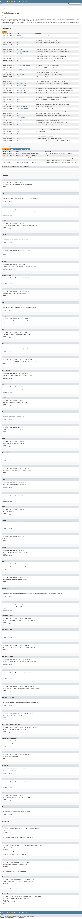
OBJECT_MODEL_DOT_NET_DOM (23, 90)
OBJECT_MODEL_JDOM (21, 92)
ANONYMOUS (19, 35)
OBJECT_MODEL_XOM (21, 97)
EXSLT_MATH (19, 53)
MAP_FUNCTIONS (20, 74)
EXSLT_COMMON (20, 49)
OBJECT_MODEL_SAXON (21, 94)
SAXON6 (18, 113)
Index (23, 1)
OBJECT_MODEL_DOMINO (22, 88)
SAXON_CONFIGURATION (22, 106)
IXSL (18, 67)
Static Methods (14, 149)
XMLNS (18, 135)
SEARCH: (66, 3)
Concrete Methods (24, 149)
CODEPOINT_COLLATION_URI (23, 40)
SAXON (18, 104)
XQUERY (18, 138)
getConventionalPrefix (21, 155)
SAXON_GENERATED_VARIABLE (23, 108)
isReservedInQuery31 (21, 162)
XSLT (18, 140)
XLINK (18, 131)
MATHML (18, 78)
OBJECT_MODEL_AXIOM (21, 83)
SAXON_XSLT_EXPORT (21, 110)
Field (9, 5)
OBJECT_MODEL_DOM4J (21, 85)
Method (17, 5)
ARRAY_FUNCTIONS (21, 37)
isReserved (18, 160)
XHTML (18, 129)
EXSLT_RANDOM (20, 56)
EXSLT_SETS (19, 58)
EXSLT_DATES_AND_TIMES (22, 51)
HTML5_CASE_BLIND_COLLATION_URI (24, 65)
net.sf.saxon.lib (9, 8)
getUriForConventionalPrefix (23, 157)
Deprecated (18, 1)
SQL (17, 124)
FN (17, 60)
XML (17, 133)
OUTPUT (18, 99)
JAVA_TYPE (19, 69)
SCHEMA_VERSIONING (21, 120)
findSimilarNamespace (21, 153)
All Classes (3, 3)
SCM (17, 122)
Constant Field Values (7, 187)
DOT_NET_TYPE (20, 42)
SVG (17, 126)
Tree (14, 1)
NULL (18, 81)
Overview (2, 1)
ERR (17, 44)
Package (7, 1)
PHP (17, 101)
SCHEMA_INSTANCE (21, 117)
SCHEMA (18, 115)
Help (26, 1)
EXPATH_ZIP (19, 46)
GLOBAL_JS (19, 62)
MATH (18, 76)
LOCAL (18, 72)
